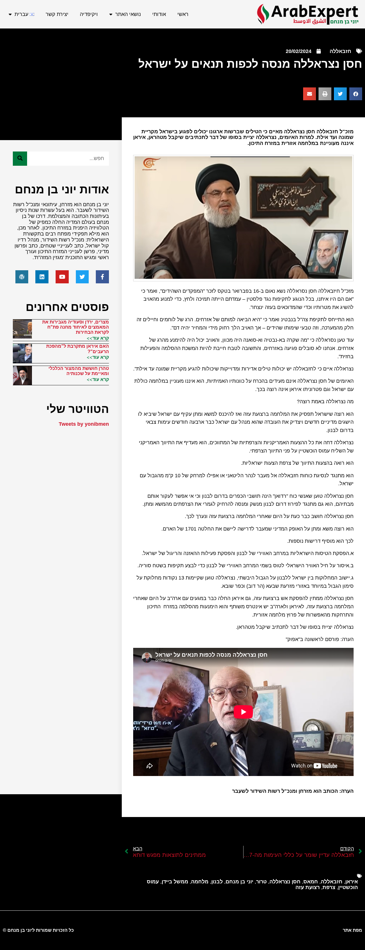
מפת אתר (352, 930)
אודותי (159, 14)
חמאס (310, 882)
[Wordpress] (22, 276)
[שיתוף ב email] (309, 93)
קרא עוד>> (98, 338)
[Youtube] (62, 276)
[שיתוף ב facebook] (355, 93)
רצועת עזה (307, 887)
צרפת (329, 887)
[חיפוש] (20, 158)
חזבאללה (340, 51)
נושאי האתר (128, 14)
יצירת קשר (57, 14)
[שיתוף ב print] (325, 93)
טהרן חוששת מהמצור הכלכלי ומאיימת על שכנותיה (78, 371)
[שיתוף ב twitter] (340, 93)
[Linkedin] (41, 276)
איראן (351, 882)
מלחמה (199, 882)
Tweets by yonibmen (84, 424)
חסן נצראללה (285, 882)
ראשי (182, 14)
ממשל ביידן (175, 882)
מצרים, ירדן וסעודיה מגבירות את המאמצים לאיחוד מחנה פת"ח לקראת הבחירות (75, 327)
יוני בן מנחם (239, 882)
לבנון (217, 882)
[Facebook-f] (102, 276)
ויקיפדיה (89, 14)
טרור (261, 882)
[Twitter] (82, 276)
